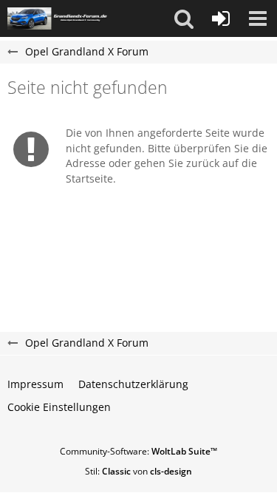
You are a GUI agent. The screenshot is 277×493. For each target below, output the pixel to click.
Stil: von (138, 471)
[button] (184, 18)
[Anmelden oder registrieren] (221, 18)
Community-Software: (138, 451)
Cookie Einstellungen (59, 407)
